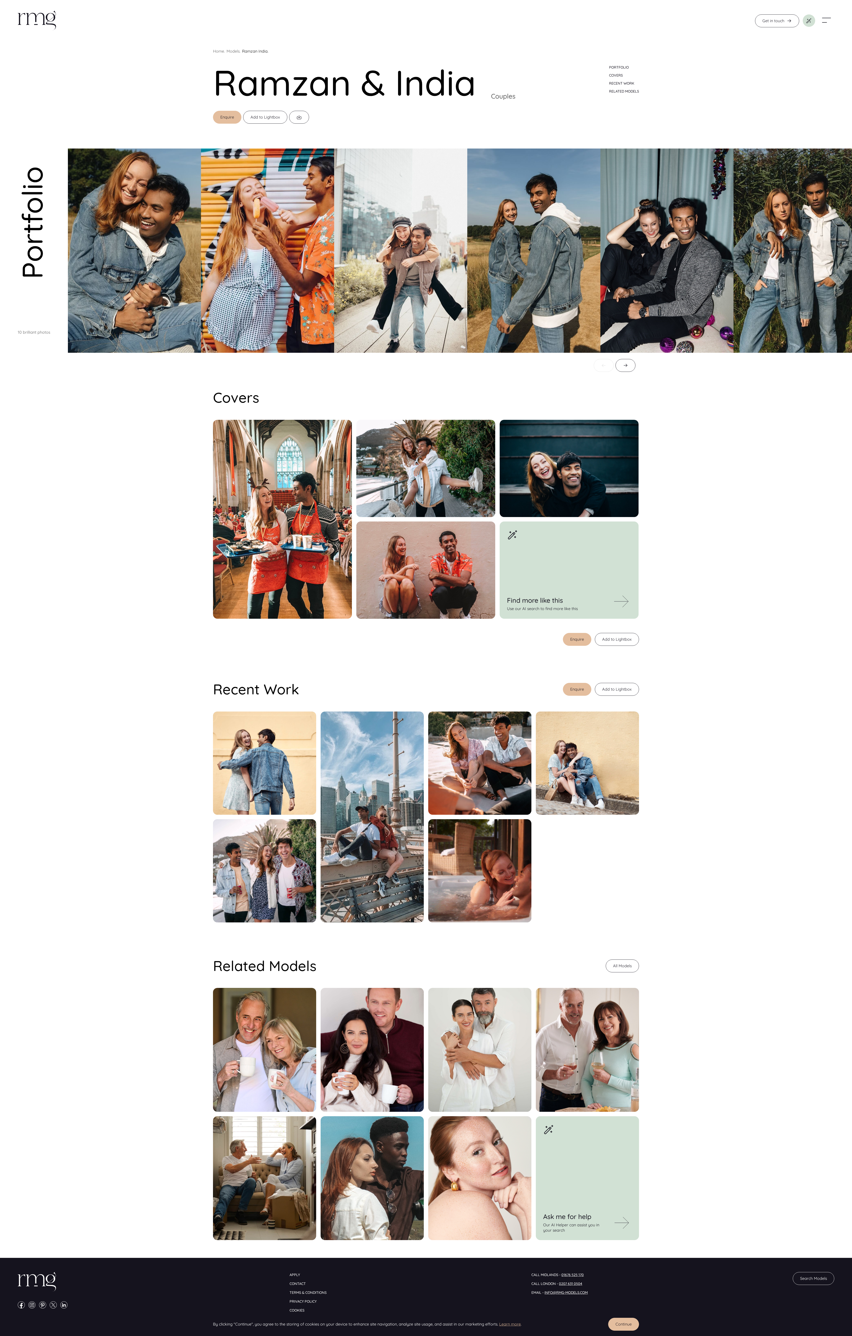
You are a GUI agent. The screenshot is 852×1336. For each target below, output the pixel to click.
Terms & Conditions (308, 1292)
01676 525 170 (572, 1275)
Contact (298, 1283)
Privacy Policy (303, 1301)
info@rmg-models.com (566, 1292)
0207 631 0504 (570, 1283)
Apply (295, 1275)
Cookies (297, 1310)
